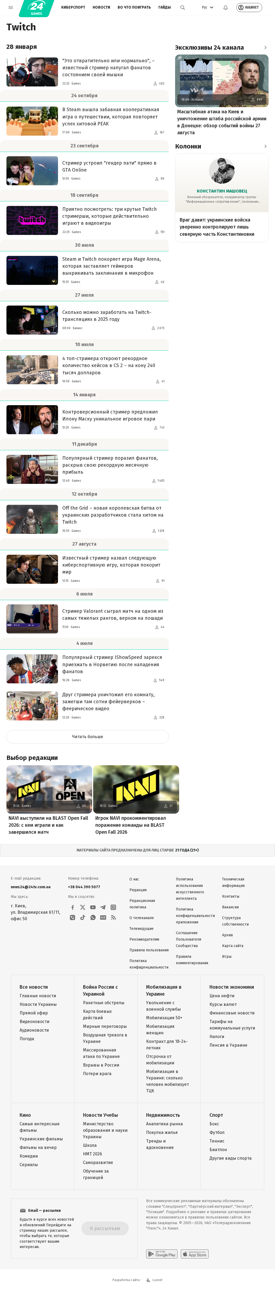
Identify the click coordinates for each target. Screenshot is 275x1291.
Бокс (214, 1123)
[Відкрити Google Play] (162, 1254)
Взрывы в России (101, 1065)
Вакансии (230, 907)
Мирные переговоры (105, 1026)
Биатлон (218, 1149)
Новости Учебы (100, 1115)
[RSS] (113, 917)
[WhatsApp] (92, 917)
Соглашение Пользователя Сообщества (188, 939)
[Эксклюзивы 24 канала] (265, 47)
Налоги (216, 1036)
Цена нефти (221, 995)
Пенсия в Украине (228, 1045)
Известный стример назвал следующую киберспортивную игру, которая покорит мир (111, 565)
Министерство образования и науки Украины (105, 1130)
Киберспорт (73, 7)
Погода (27, 1038)
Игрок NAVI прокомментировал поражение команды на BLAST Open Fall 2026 (130, 825)
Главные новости (38, 995)
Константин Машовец (222, 191)
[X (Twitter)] (82, 907)
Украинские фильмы (41, 1138)
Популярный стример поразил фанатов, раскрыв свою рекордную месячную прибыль (110, 465)
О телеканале (141, 918)
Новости (101, 7)
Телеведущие (141, 928)
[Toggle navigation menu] (10, 7)
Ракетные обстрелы (103, 1002)
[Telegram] (103, 907)
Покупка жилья (162, 1132)
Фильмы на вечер (38, 1147)
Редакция (138, 890)
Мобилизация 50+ (164, 1017)
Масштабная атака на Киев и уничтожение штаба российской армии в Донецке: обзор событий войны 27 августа (221, 122)
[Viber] (72, 917)
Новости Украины (38, 1004)
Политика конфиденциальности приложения (195, 915)
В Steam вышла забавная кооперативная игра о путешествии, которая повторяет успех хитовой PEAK (110, 116)
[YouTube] (92, 907)
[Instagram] (113, 907)
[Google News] (103, 917)
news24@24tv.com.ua (30, 887)
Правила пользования (149, 950)
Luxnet (157, 1280)
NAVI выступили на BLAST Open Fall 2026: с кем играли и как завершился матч (48, 825)
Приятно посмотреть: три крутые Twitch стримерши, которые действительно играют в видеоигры (109, 216)
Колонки (188, 146)
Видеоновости (34, 1021)
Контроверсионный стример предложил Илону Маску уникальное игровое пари (110, 415)
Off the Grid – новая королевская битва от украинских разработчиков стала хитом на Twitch (113, 515)
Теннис (217, 1141)
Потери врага (97, 1073)
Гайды (164, 7)
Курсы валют (223, 1004)
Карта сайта (232, 946)
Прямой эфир (34, 1013)
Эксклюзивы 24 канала (209, 47)
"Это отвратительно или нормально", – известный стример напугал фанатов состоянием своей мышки (108, 68)
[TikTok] (82, 917)
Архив (227, 935)
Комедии (29, 1156)
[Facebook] (72, 907)
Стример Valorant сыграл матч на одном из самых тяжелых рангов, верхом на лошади (112, 614)
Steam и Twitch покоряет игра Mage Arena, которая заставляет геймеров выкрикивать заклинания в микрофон (111, 266)
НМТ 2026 (92, 1153)
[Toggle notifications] (225, 7)
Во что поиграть (134, 7)
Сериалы (29, 1164)
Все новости (34, 987)
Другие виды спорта (230, 1158)
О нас (134, 879)
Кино (25, 1115)
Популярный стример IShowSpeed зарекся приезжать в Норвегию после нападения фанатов (112, 664)
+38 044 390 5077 (84, 887)
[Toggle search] (182, 7)
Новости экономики (231, 987)
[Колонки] (265, 146)
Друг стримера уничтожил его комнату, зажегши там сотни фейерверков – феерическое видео (108, 702)
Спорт (216, 1115)
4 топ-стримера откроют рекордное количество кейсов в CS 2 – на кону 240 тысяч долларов (108, 365)
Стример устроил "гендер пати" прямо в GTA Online (109, 166)
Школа (90, 1145)
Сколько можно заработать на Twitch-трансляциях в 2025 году (106, 315)
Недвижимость (163, 1115)
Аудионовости (34, 1030)
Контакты (230, 896)
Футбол (217, 1132)
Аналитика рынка (164, 1123)
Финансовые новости (232, 1013)
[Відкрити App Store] (195, 1254)
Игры (226, 956)
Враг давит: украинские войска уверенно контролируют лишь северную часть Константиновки (217, 227)
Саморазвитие (98, 1162)
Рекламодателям (144, 939)
